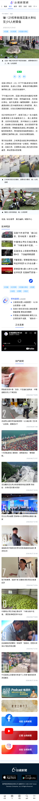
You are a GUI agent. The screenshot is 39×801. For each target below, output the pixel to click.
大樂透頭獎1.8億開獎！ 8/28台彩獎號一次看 (25, 304)
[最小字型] (15, 77)
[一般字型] (19, 77)
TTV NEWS (5, 14)
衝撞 (32, 287)
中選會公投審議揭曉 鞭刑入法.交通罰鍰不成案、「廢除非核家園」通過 (25, 317)
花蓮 (6, 31)
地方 (11, 14)
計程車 (14, 31)
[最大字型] (24, 77)
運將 (19, 291)
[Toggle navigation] (34, 796)
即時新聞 (15, 299)
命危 (13, 291)
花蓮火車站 (23, 31)
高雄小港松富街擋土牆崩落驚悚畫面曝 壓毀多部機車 (25, 310)
